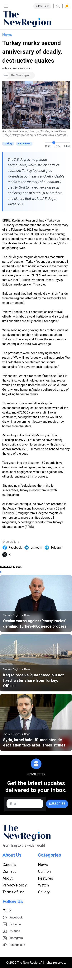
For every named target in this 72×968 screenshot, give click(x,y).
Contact (9, 871)
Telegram (57, 547)
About (7, 878)
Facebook (15, 547)
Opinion (44, 871)
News (7, 34)
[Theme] (67, 6)
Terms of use (13, 892)
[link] (36, 603)
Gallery (44, 892)
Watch (43, 885)
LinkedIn (36, 547)
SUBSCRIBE (57, 804)
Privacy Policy (14, 885)
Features (45, 878)
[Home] (36, 19)
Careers (9, 864)
